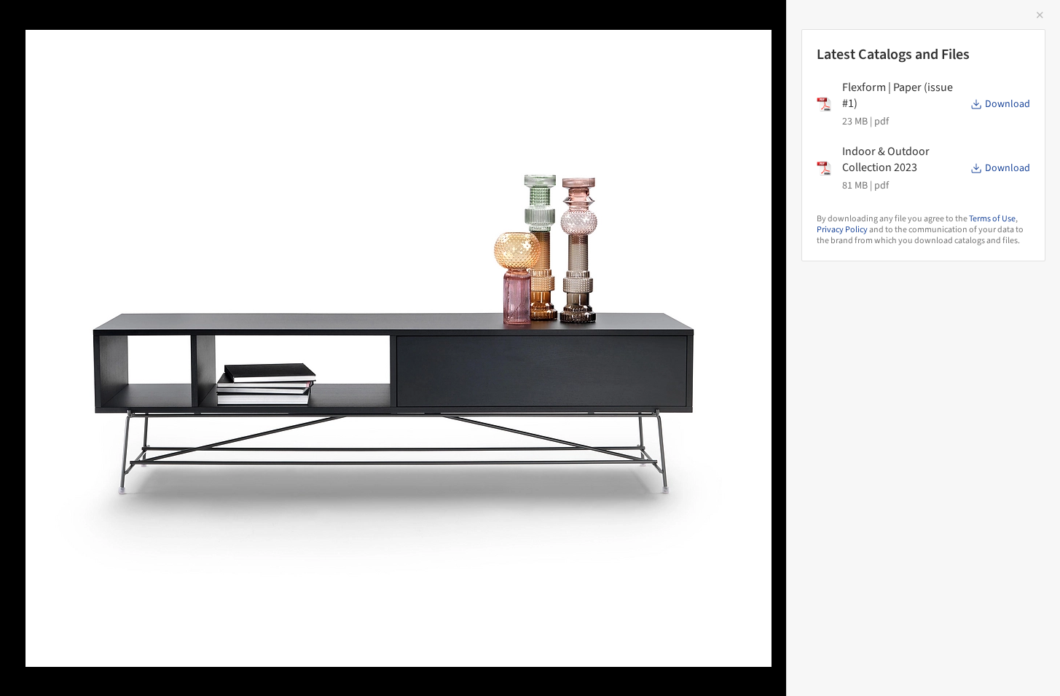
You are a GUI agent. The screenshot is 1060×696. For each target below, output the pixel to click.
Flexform (286, 26)
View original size (170, 665)
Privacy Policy (842, 230)
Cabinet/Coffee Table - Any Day (133, 26)
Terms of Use (992, 219)
